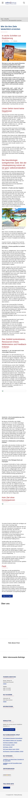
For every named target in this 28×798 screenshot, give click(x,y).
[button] (8, 647)
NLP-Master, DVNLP (7, 747)
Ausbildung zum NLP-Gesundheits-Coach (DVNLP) (12, 764)
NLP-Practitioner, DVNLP (9, 744)
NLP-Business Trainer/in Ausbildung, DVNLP (13, 751)
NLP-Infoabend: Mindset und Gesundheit (12, 740)
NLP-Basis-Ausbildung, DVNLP (10, 742)
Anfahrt (4, 683)
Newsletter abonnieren (9, 729)
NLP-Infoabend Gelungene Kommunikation (12, 738)
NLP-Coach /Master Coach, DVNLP (11, 749)
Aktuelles (15, 41)
